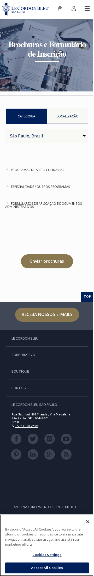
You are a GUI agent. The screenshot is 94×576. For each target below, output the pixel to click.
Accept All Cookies (47, 567)
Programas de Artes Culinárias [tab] (37, 170)
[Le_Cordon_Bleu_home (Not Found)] (26, 9)
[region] (47, 545)
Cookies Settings (46, 554)
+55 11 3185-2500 (26, 426)
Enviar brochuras (47, 261)
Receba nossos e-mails (47, 314)
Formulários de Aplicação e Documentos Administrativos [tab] (43, 205)
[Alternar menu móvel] (87, 9)
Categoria (26, 116)
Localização (68, 116)
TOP (87, 296)
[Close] (87, 521)
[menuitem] (60, 9)
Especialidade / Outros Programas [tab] (40, 186)
